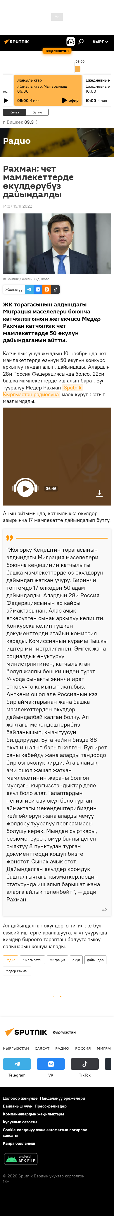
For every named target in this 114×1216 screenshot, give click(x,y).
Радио (10, 960)
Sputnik (13, 279)
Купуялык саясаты (20, 1121)
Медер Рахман (17, 971)
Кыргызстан (32, 960)
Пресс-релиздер (51, 1106)
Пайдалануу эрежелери (62, 1098)
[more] (104, 909)
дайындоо (95, 960)
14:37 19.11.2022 (17, 206)
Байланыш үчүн (17, 1106)
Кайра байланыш (19, 1143)
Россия (83, 1048)
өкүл (76, 960)
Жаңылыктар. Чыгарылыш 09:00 (42, 89)
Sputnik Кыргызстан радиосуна (43, 391)
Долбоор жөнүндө (20, 1098)
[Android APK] (21, 1159)
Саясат (42, 1048)
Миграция (57, 960)
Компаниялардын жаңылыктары (33, 1114)
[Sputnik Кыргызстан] (17, 43)
